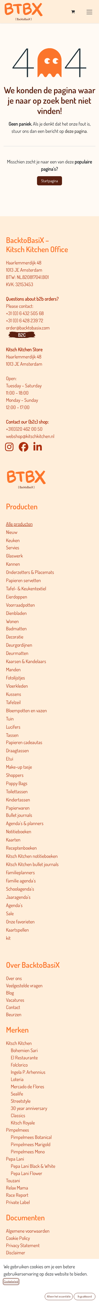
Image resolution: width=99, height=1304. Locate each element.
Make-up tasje (19, 767)
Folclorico (19, 1065)
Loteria (17, 1079)
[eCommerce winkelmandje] (73, 11)
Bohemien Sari (24, 1050)
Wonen (12, 621)
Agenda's (14, 905)
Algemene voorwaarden (28, 1231)
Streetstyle (21, 1101)
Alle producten (19, 524)
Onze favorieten (20, 921)
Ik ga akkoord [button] (85, 1296)
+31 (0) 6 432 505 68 (25, 313)
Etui (9, 758)
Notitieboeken (18, 831)
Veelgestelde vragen (24, 985)
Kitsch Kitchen (19, 1043)
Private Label (18, 1202)
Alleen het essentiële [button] (59, 1296)
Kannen (13, 564)
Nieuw (11, 532)
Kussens (13, 694)
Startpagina (49, 180)
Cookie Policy (18, 1238)
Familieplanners (20, 872)
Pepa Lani (15, 1159)
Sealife (17, 1093)
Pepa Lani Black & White (33, 1166)
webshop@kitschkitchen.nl (30, 436)
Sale (10, 913)
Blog (10, 992)
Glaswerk (14, 555)
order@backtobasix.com (28, 327)
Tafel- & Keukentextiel (26, 588)
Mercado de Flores (27, 1086)
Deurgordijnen (19, 645)
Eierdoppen (16, 596)
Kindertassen (18, 799)
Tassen (12, 735)
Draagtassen (17, 750)
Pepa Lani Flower (26, 1173)
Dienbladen (16, 613)
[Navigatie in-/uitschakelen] (89, 11)
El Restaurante (24, 1057)
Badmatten (16, 628)
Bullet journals (19, 815)
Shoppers (15, 775)
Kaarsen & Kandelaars (26, 661)
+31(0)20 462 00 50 (24, 429)
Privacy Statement (23, 1245)
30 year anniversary (29, 1108)
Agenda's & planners (24, 823)
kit (8, 938)
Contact (13, 1007)
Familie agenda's (21, 880)
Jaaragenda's (18, 897)
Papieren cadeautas (24, 742)
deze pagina (76, 131)
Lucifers (13, 727)
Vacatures (15, 1000)
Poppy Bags (16, 783)
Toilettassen (17, 791)
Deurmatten (17, 653)
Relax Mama (17, 1187)
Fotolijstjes (15, 677)
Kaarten (13, 839)
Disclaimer (15, 1252)
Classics (18, 1115)
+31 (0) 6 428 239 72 (25, 320)
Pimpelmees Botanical (31, 1137)
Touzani (13, 1180)
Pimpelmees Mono (28, 1151)
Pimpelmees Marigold (30, 1144)
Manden (13, 669)
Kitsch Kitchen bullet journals (32, 864)
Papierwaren (18, 808)
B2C (22, 335)
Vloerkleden (17, 686)
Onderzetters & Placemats (30, 572)
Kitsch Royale (23, 1122)
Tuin (10, 718)
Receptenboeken (21, 848)
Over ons (14, 978)
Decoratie (14, 636)
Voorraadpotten (20, 605)
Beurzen (13, 1014)
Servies (12, 547)
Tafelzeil (13, 702)
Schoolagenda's (20, 889)
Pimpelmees (17, 1130)
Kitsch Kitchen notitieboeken (32, 856)
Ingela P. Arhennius (28, 1072)
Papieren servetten (23, 580)
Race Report (17, 1195)
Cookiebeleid (11, 1281)
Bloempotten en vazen (26, 710)
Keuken (13, 540)
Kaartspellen (17, 930)
